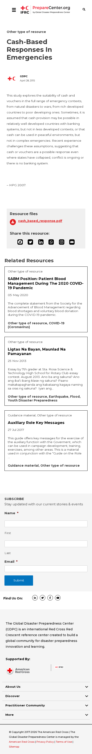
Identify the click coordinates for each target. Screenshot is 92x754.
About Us (13, 686)
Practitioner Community (25, 705)
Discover (12, 696)
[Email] (72, 242)
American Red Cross (22, 741)
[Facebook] (20, 242)
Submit (18, 580)
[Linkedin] (41, 242)
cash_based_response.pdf (40, 221)
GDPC (23, 76)
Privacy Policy (45, 741)
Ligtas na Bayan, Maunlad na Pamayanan (37, 351)
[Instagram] (61, 242)
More (9, 714)
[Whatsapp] (51, 242)
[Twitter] (30, 242)
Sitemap (14, 746)
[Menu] (14, 9)
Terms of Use (64, 741)
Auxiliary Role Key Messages (36, 422)
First (8, 533)
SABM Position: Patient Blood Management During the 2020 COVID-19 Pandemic (46, 283)
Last (8, 553)
